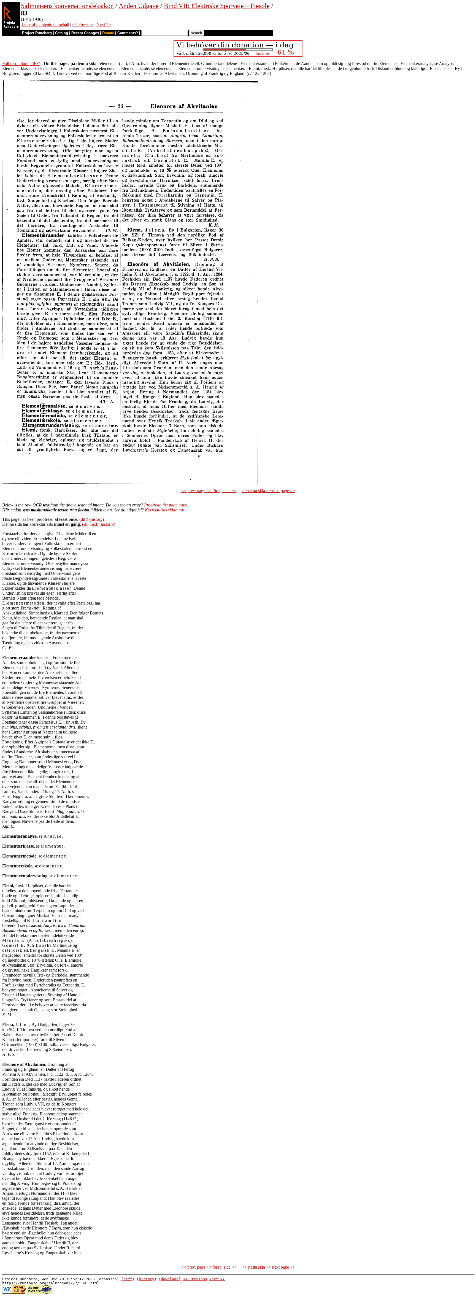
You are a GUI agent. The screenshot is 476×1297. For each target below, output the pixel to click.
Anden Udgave (139, 5)
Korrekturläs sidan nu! (164, 510)
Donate (108, 33)
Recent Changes (85, 33)
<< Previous (82, 24)
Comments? (127, 33)
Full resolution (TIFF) (21, 63)
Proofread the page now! (165, 505)
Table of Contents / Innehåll (45, 24)
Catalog (61, 33)
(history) (96, 519)
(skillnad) (90, 524)
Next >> (103, 24)
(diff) (83, 519)
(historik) (107, 524)
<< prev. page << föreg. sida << (209, 490)
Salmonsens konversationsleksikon (67, 5)
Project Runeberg (37, 33)
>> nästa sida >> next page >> (268, 490)
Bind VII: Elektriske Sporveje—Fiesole (217, 5)
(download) (170, 1279)
